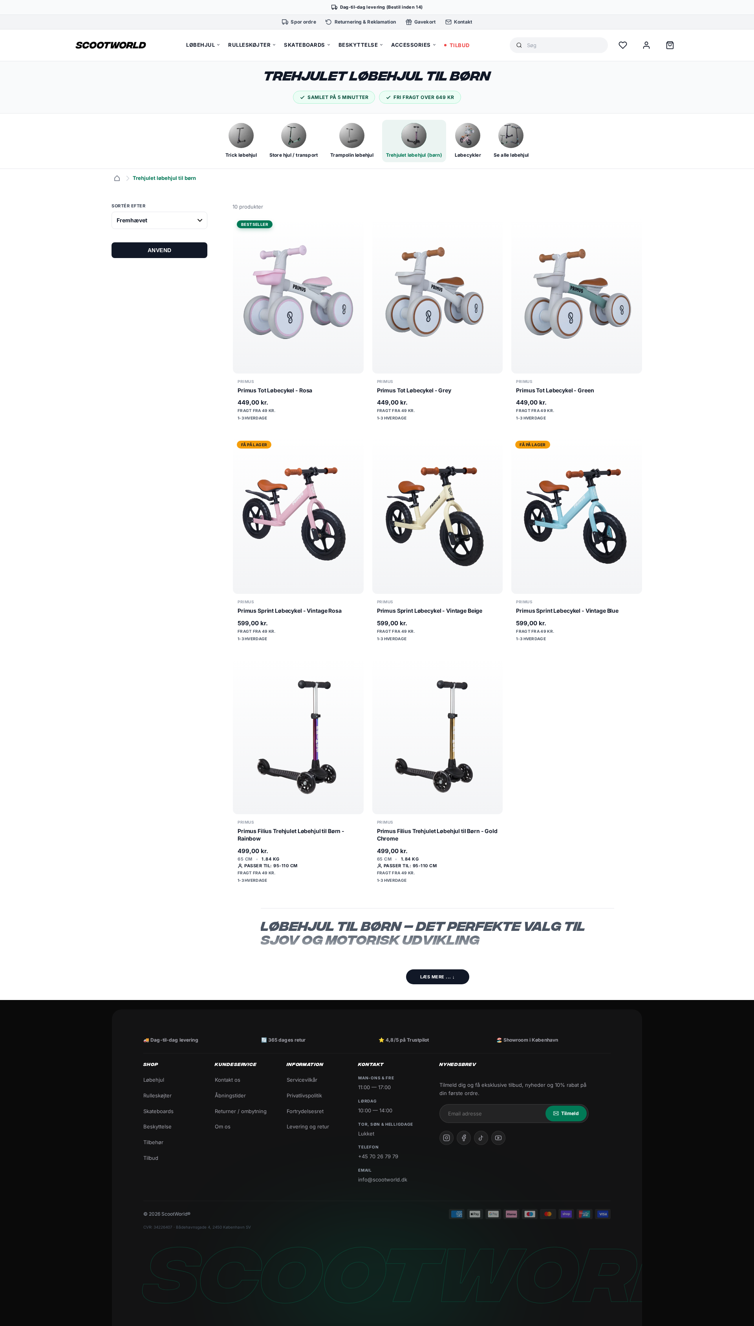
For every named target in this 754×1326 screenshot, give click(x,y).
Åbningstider (230, 1095)
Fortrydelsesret (305, 1111)
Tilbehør (153, 1142)
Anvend (160, 250)
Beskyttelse (157, 1126)
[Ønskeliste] (622, 45)
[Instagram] (446, 1138)
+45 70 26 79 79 (378, 1156)
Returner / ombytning (241, 1111)
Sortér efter (129, 206)
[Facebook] (464, 1138)
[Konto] (646, 45)
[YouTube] (498, 1138)
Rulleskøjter (157, 1095)
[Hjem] (117, 178)
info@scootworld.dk (382, 1179)
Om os (223, 1126)
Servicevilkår (302, 1080)
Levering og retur (308, 1126)
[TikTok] (481, 1138)
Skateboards (158, 1111)
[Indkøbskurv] (670, 45)
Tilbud (150, 1158)
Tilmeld (570, 1113)
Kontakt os (227, 1080)
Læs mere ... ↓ (437, 977)
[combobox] (564, 45)
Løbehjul (153, 1080)
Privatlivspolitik (304, 1095)
